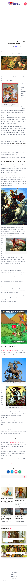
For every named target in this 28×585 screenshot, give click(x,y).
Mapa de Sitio (14, 572)
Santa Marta (22, 149)
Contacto (14, 569)
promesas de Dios (14, 442)
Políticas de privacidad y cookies (14, 576)
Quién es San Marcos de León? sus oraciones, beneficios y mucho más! (7, 500)
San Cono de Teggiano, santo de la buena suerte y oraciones (20, 518)
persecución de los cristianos (10, 350)
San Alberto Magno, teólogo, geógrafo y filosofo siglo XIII (6, 518)
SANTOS (15, 463)
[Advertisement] (14, 26)
